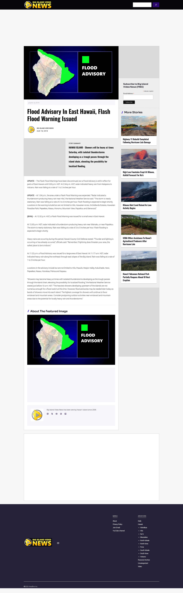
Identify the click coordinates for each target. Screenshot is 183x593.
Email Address (128, 93)
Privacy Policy (117, 524)
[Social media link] (48, 414)
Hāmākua (143, 528)
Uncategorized (143, 563)
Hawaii (140, 524)
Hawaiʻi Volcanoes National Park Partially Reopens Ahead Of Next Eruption (136, 277)
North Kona (144, 544)
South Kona (144, 553)
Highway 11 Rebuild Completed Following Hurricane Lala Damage (137, 141)
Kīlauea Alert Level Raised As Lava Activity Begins (137, 206)
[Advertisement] (91, 28)
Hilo (141, 531)
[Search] (156, 4)
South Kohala (144, 550)
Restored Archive (144, 560)
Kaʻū (141, 534)
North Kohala (144, 540)
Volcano (143, 557)
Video (140, 566)
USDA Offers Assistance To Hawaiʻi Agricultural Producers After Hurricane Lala (137, 241)
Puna (142, 547)
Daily (139, 521)
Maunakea (144, 537)
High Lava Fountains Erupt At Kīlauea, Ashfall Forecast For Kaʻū (138, 173)
